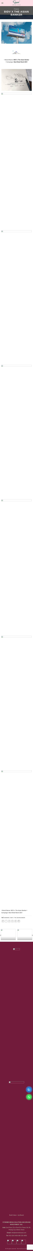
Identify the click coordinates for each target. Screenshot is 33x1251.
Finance (16, 9)
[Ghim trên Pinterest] (15, 921)
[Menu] (2, 3)
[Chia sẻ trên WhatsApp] (2, 921)
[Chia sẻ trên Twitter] (9, 921)
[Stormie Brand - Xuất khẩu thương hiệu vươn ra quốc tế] (16, 3)
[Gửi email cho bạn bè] (12, 921)
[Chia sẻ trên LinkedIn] (18, 921)
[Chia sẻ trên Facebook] (6, 921)
